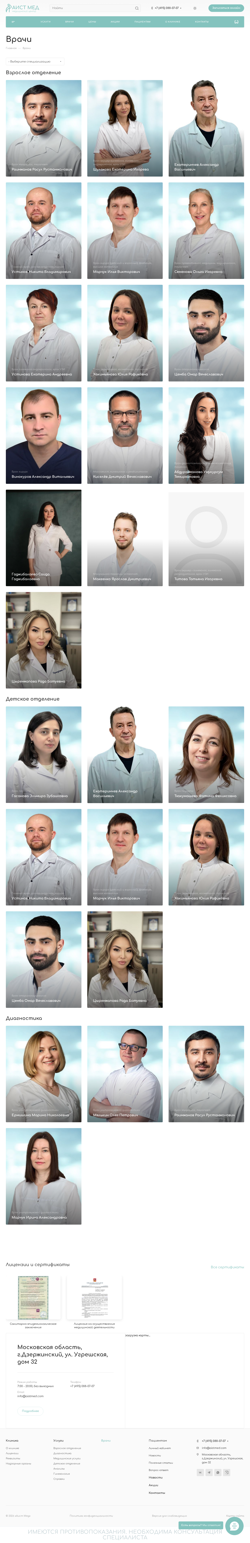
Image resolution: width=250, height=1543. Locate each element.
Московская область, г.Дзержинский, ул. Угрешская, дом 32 (62, 1354)
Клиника (12, 1440)
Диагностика (62, 1453)
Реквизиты (13, 1458)
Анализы (59, 1469)
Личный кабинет (160, 1448)
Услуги (58, 1440)
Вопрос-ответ (158, 1470)
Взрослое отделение (67, 1448)
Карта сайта (235, 1516)
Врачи (106, 1440)
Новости (155, 1455)
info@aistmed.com (30, 1396)
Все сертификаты (227, 1267)
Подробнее (30, 1411)
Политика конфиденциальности (91, 1516)
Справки (59, 1479)
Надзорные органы (18, 1463)
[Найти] (138, 8)
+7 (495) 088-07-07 (167, 8)
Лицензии (12, 1453)
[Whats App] (217, 1472)
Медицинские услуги (67, 1458)
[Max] (226, 1472)
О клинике (12, 1448)
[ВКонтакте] (200, 1472)
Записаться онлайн (226, 8)
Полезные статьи (161, 1463)
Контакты (157, 1493)
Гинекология (61, 1474)
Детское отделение (66, 1463)
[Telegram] (209, 1472)
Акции (153, 1485)
